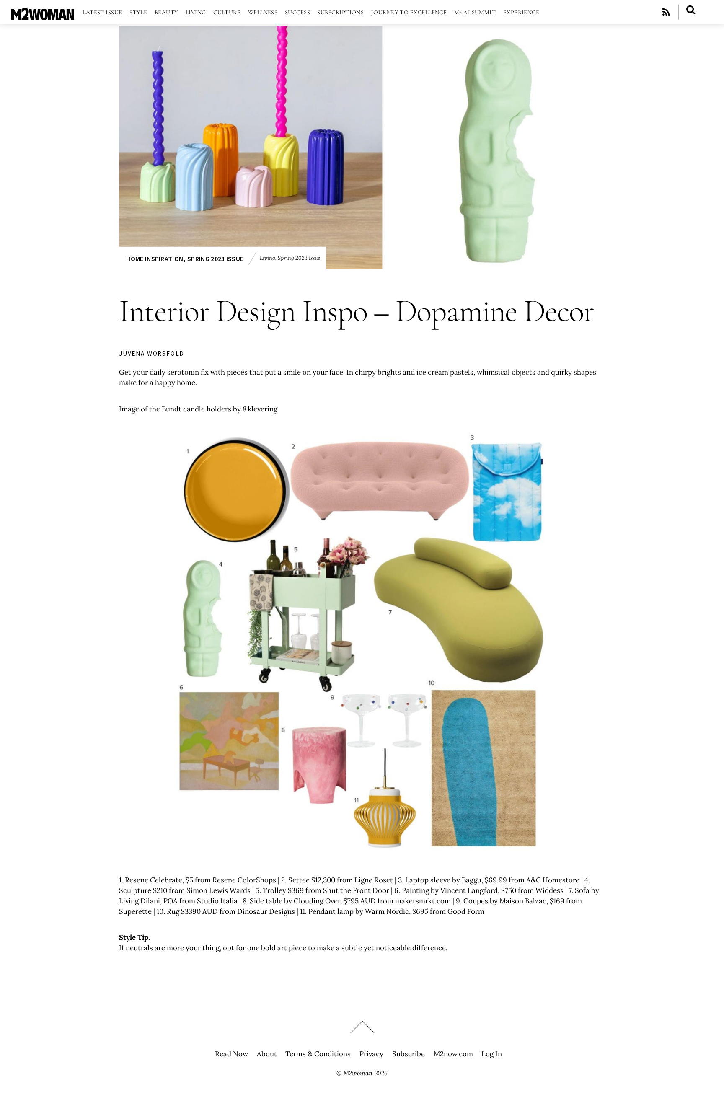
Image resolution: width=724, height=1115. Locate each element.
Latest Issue (102, 12)
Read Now (231, 1053)
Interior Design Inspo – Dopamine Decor (356, 311)
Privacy (371, 1053)
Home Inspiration (154, 259)
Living (196, 12)
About (267, 1053)
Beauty (166, 12)
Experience (521, 12)
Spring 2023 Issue (215, 259)
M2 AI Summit (475, 12)
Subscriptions (340, 12)
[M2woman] (42, 15)
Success (297, 12)
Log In (491, 1053)
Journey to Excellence (409, 12)
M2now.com (453, 1053)
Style (138, 12)
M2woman (358, 1073)
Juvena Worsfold (151, 353)
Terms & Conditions (318, 1053)
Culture (226, 12)
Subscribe (408, 1053)
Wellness (263, 12)
